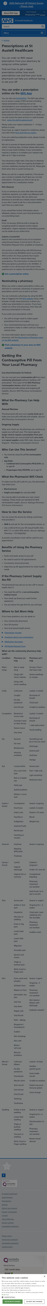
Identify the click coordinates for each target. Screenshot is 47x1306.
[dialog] (23, 1290)
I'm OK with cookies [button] (13, 1301)
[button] (23, 1297)
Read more (5, 1295)
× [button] (44, 1276)
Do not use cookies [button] (34, 1301)
